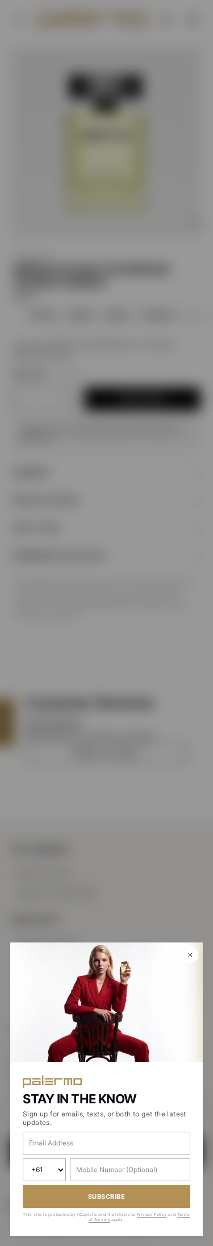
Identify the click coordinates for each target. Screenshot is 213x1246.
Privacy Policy (152, 1214)
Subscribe (106, 1197)
